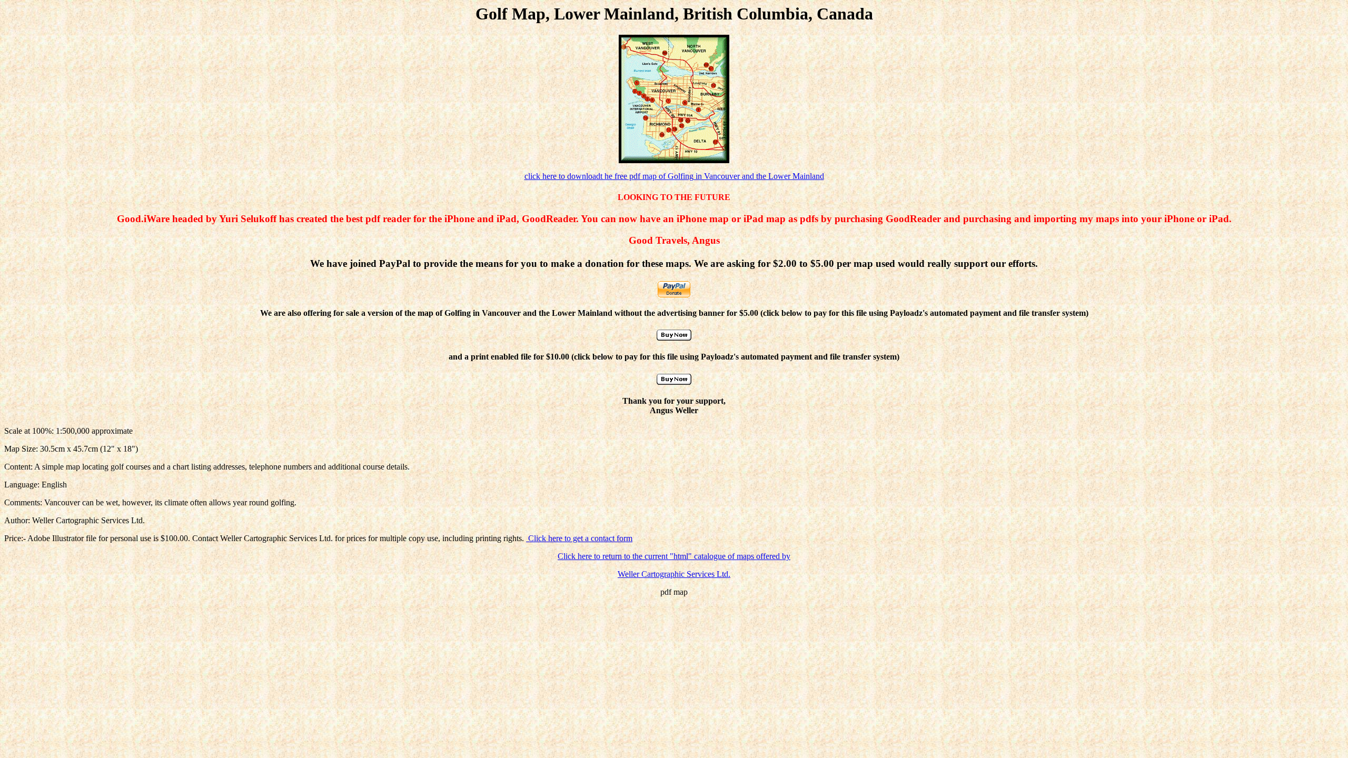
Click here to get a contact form (579, 538)
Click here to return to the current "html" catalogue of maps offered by (674, 556)
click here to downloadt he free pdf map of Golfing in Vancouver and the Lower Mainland (674, 176)
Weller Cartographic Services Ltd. (674, 574)
